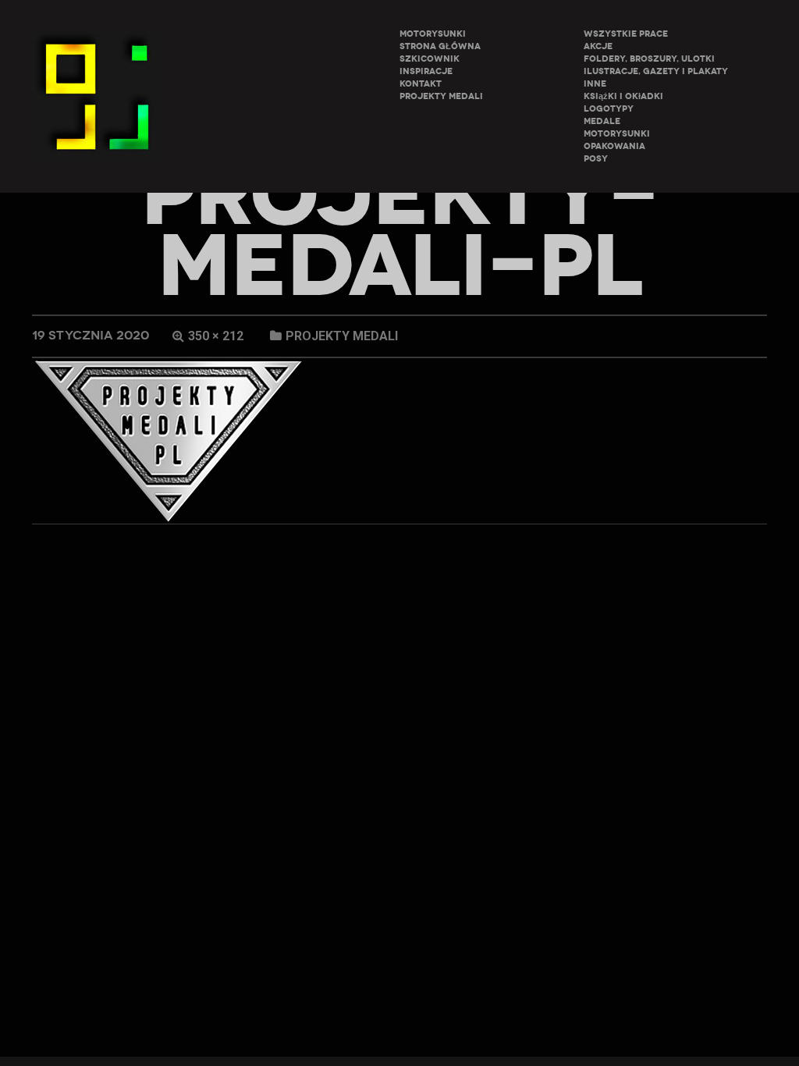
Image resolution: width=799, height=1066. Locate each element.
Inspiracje (426, 71)
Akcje (598, 46)
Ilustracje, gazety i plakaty (656, 71)
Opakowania (614, 146)
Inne (595, 84)
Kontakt (421, 84)
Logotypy (609, 109)
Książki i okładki (623, 96)
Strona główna (440, 46)
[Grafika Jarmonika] (98, 96)
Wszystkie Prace (626, 34)
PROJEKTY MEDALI (441, 96)
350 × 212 (215, 336)
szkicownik (430, 59)
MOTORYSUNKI (433, 34)
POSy (596, 159)
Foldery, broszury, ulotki (649, 59)
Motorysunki (617, 134)
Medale (602, 121)
